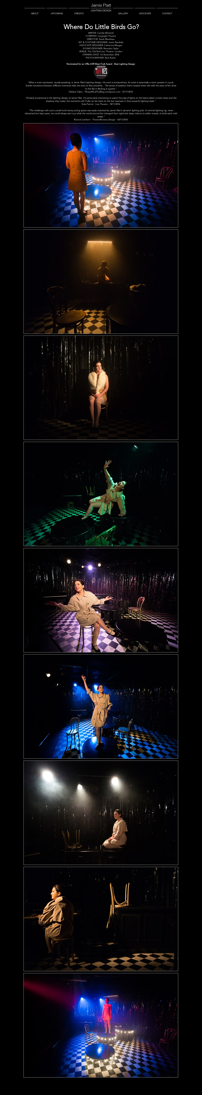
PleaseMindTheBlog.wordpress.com (102, 91)
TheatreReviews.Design (103, 119)
